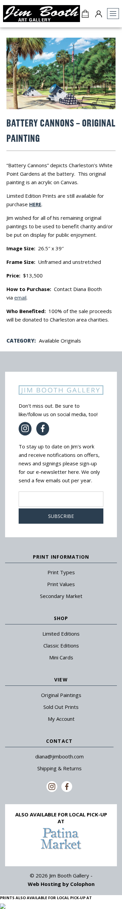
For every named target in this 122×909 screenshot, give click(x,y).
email (20, 297)
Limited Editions (61, 633)
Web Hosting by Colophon (61, 884)
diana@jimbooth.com (59, 756)
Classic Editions (61, 645)
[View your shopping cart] (85, 13)
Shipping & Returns (59, 768)
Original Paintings (61, 695)
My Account (61, 718)
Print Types (61, 572)
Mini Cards (61, 657)
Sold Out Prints (61, 706)
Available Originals (60, 340)
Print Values (61, 584)
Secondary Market (61, 596)
